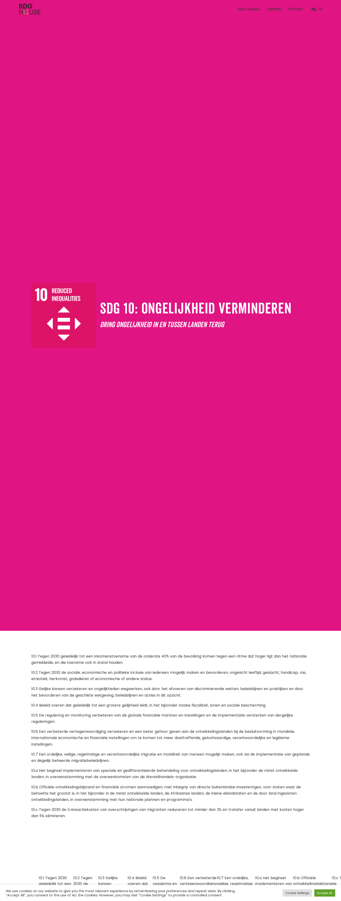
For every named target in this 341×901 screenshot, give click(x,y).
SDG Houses (249, 9)
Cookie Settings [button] (297, 893)
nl (314, 9)
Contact (295, 9)
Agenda (274, 9)
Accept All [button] (324, 893)
